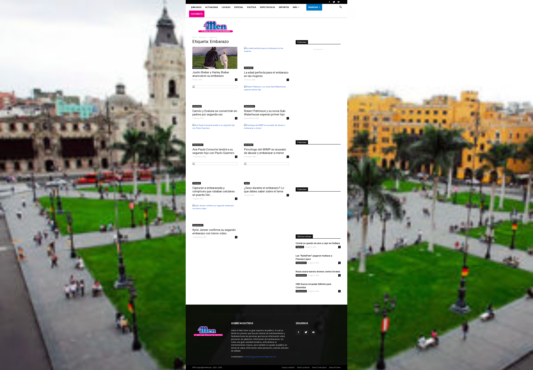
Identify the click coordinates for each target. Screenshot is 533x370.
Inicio (194, 37)
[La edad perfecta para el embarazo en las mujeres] (266, 58)
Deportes (284, 7)
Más (295, 7)
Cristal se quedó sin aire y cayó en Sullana (318, 243)
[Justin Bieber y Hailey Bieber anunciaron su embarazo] (214, 58)
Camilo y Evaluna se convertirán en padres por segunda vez (214, 112)
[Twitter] (334, 2)
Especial (238, 7)
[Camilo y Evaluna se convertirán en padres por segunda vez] (214, 96)
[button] (340, 7)
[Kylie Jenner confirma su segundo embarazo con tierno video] (214, 215)
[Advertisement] (318, 92)
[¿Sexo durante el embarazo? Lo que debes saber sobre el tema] (266, 173)
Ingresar (313, 7)
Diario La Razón (303, 367)
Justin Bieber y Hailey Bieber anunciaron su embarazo (210, 74)
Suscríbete (197, 13)
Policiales (196, 183)
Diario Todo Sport (319, 367)
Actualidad (211, 7)
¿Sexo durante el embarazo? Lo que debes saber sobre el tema (264, 189)
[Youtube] (338, 2)
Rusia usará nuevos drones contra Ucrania (318, 271)
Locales (226, 7)
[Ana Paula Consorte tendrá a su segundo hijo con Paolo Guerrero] (214, 135)
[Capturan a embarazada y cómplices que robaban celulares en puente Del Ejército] (214, 173)
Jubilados (196, 7)
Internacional (301, 275)
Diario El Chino (335, 367)
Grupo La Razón (288, 367)
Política (251, 7)
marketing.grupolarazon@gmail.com (260, 356)
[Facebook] (329, 2)
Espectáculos (267, 7)
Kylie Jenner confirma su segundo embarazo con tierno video (214, 231)
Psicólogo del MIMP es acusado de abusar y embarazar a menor (265, 151)
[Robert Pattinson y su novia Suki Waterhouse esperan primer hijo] (266, 96)
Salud (247, 183)
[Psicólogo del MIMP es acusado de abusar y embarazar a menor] (266, 135)
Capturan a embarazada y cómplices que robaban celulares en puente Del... (213, 191)
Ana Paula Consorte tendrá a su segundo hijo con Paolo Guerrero (213, 151)
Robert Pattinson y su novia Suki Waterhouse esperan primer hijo (265, 112)
